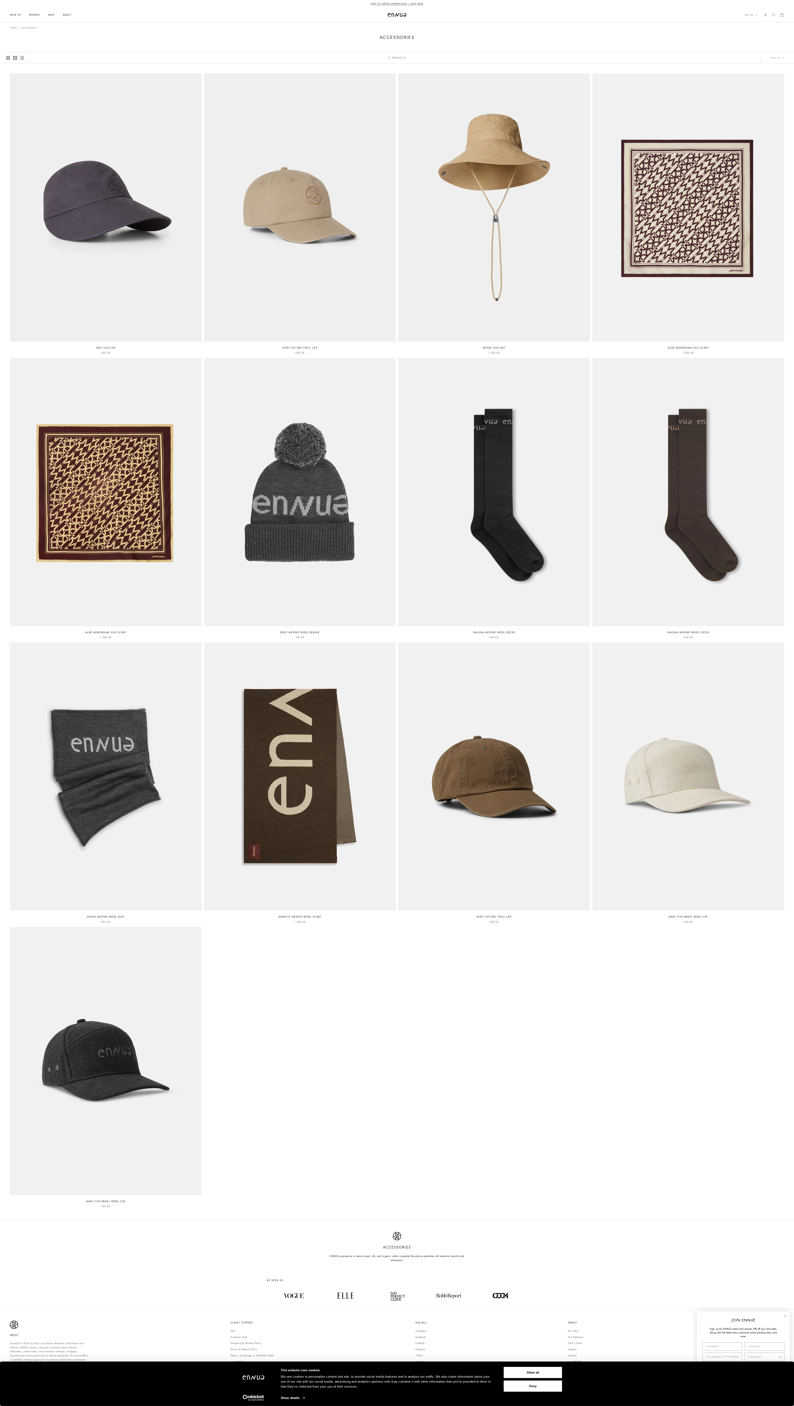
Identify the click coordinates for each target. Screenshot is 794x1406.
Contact (572, 1355)
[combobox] (763, 1357)
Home (13, 27)
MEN (51, 15)
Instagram (421, 1331)
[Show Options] (780, 1357)
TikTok (418, 1355)
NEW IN (15, 15)
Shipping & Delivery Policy (246, 1343)
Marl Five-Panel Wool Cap (688, 917)
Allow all (533, 1372)
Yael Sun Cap (106, 348)
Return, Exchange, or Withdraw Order (252, 1355)
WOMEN (34, 15)
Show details (290, 1398)
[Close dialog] (785, 1316)
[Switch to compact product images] (22, 57)
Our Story (573, 1331)
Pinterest (420, 1349)
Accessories (29, 27)
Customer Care (239, 1337)
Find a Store (575, 1343)
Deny (533, 1386)
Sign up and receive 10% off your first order (397, 3)
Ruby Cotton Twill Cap (299, 348)
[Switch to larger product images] (8, 57)
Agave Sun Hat (494, 348)
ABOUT (67, 15)
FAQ (233, 1331)
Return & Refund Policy (244, 1349)
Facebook (420, 1337)
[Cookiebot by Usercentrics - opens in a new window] (253, 1398)
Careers (572, 1349)
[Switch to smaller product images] (15, 57)
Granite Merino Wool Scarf (300, 917)
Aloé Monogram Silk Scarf (688, 348)
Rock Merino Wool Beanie (299, 632)
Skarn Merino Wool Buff (106, 917)
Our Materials (575, 1337)
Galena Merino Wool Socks (494, 632)
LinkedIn (420, 1343)
